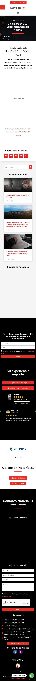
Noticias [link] (13, 20)
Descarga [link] (18, 135)
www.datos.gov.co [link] (18, 671)
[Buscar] (30, 167)
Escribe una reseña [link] (21, 403)
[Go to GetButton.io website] (32, 679)
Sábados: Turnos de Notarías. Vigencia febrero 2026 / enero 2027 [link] (16, 253)
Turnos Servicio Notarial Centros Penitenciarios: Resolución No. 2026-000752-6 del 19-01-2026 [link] (17, 224)
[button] (18, 13)
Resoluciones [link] (21, 20)
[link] (2, 7)
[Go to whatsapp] (31, 675)
